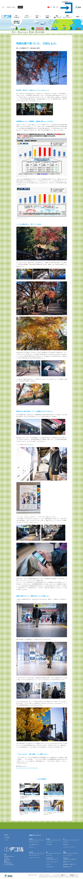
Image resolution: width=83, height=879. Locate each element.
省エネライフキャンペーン (34, 842)
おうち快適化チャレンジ (34, 844)
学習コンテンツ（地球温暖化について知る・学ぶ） (70, 858)
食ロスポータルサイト (33, 855)
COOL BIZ (65, 842)
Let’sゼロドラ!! (49, 866)
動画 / (67, 16)
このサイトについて (33, 875)
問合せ (77, 16)
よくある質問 (6, 837)
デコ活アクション (26, 16)
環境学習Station (66, 866)
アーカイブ (6, 840)
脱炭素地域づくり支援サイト (69, 864)
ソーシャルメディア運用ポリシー (60, 875)
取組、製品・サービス (57, 16)
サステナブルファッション (68, 847)
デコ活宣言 (36, 16)
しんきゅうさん (49, 842)
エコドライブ (48, 864)
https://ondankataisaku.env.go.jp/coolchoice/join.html (27, 768)
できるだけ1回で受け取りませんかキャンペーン (52, 858)
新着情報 (6, 835)
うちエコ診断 (48, 844)
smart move (48, 855)
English (20, 7)
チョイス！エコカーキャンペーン (52, 861)
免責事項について (74, 875)
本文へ (3, 7)
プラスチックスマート (33, 857)
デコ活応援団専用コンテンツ (66, 2)
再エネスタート (32, 847)
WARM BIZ (65, 844)
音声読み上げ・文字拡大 (11, 7)
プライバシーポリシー (44, 875)
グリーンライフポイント (67, 855)
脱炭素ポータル (66, 861)
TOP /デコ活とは (16, 16)
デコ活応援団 (47, 16)
